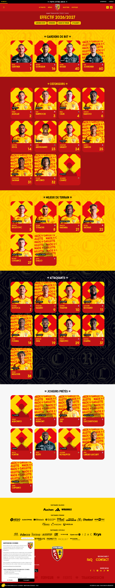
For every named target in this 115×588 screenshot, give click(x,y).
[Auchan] (48, 509)
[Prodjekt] (63, 539)
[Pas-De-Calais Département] (50, 519)
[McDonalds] (79, 519)
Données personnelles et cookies (12, 585)
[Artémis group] (36, 534)
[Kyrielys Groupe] (40, 539)
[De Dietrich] (64, 534)
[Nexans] (46, 524)
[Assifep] (47, 534)
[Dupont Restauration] (60, 519)
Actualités (42, 7)
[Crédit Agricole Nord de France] (56, 534)
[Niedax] (56, 524)
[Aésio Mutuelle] (15, 519)
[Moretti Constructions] (52, 539)
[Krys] (97, 534)
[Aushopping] (27, 519)
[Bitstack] (39, 519)
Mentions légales (29, 585)
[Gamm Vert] (75, 534)
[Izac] (87, 534)
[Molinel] (88, 519)
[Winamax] (67, 509)
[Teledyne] (75, 539)
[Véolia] (68, 524)
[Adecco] (25, 534)
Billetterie (66, 7)
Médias (50, 7)
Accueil (48, 13)
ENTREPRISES (103, 1)
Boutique (75, 7)
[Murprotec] (100, 519)
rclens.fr (3, 1)
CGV (37, 585)
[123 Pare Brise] (16, 534)
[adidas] (57, 509)
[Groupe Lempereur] (71, 519)
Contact (111, 1)
